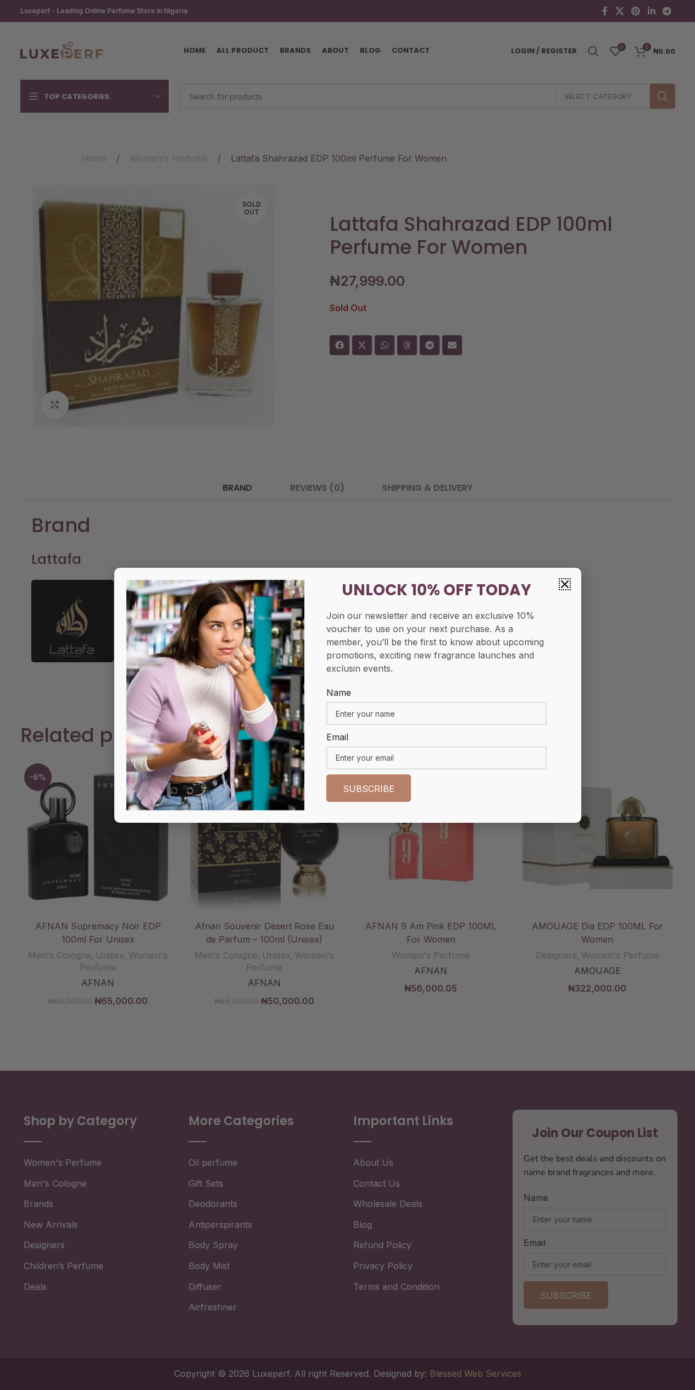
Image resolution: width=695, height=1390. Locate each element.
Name (338, 692)
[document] (347, 695)
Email (337, 737)
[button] (564, 584)
